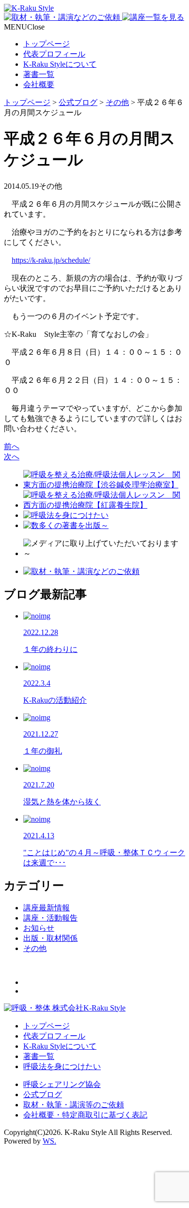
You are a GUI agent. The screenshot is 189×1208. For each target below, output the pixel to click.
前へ (11, 446)
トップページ (46, 44)
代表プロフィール (54, 54)
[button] (24, 27)
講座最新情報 (46, 908)
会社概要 (38, 84)
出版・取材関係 (50, 938)
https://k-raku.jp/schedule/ (51, 260)
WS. (49, 1141)
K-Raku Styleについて (59, 64)
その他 (35, 948)
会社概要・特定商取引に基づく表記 (85, 1115)
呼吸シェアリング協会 (62, 1084)
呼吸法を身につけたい (62, 1066)
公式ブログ (42, 1094)
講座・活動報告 (50, 918)
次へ (11, 457)
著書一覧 (38, 74)
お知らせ (38, 928)
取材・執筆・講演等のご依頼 (73, 1105)
